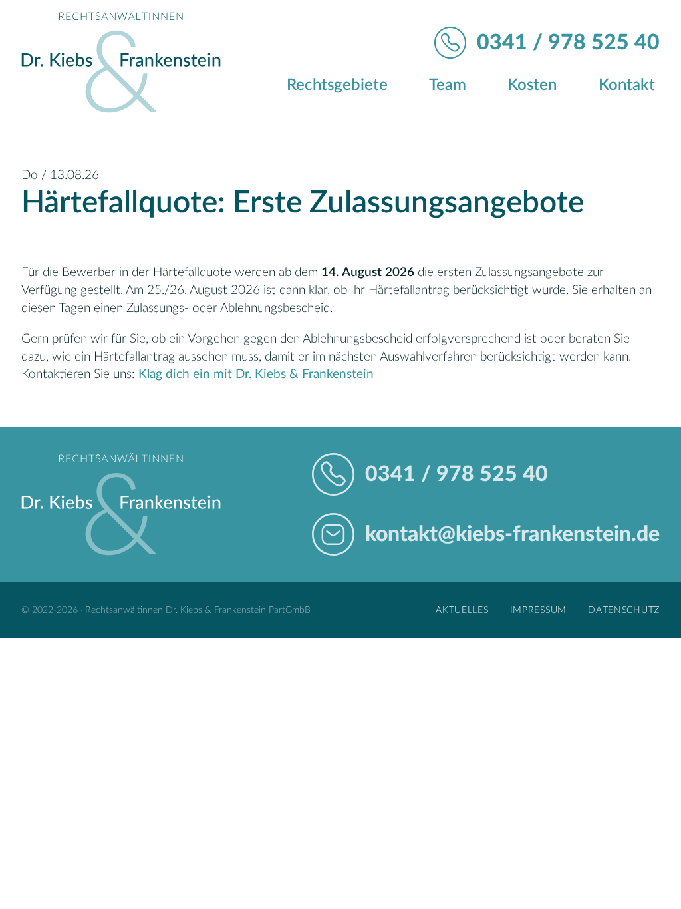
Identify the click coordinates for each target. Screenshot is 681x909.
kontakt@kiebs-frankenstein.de (512, 534)
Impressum (538, 610)
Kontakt (627, 85)
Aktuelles (462, 610)
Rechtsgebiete (337, 85)
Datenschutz (624, 610)
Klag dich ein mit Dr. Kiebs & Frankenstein (256, 374)
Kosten (532, 85)
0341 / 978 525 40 (568, 42)
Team (447, 85)
